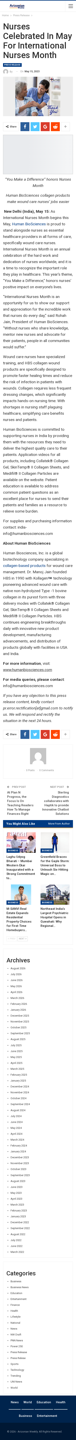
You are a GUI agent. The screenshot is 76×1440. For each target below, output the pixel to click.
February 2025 (19, 1074)
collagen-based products (24, 565)
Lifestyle (15, 1316)
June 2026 (16, 980)
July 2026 (16, 974)
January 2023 (18, 1216)
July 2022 (16, 1240)
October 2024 (18, 1098)
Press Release (12, 65)
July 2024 (16, 1116)
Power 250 (17, 1346)
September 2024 (20, 1104)
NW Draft (16, 1334)
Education (16, 1293)
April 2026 (16, 992)
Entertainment (19, 1299)
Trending (16, 1375)
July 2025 (16, 1045)
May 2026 (16, 986)
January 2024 (18, 1151)
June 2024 (16, 1122)
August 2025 (18, 1039)
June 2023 (16, 1186)
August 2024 (18, 1110)
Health (14, 1310)
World (14, 1387)
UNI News (16, 1381)
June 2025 (16, 1051)
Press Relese (18, 1358)
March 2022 (17, 1251)
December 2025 (20, 1015)
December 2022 (20, 1222)
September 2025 (20, 1033)
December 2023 (20, 1157)
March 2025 (17, 1068)
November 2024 (20, 1092)
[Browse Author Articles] (38, 756)
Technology (17, 1369)
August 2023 (18, 1181)
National (15, 1322)
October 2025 (18, 1027)
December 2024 (20, 1086)
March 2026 (17, 998)
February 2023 (19, 1210)
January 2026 (18, 1009)
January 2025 (18, 1080)
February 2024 (19, 1145)
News (14, 1328)
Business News (20, 1287)
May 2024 (16, 1127)
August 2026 (18, 968)
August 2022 (18, 1234)
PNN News (17, 1340)
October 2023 (18, 1169)
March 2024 (17, 1139)
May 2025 (16, 1057)
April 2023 (16, 1198)
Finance (15, 1304)
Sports (14, 1364)
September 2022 (20, 1228)
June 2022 (16, 1246)
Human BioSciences (29, 224)
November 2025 (20, 1021)
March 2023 (17, 1204)
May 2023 (16, 1192)
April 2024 (16, 1133)
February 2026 (19, 1003)
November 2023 (20, 1163)
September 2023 (20, 1175)
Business (13, 851)
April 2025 (16, 1062)
